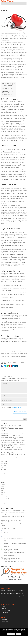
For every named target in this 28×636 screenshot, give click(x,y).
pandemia (21, 439)
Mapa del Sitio (5, 612)
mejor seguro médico (18, 437)
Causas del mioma (7, 87)
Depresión (3, 476)
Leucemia (3, 484)
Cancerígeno (3, 469)
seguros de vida (4, 501)
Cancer (2, 467)
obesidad (12, 439)
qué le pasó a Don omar (20, 440)
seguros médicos (21, 454)
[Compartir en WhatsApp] (8, 366)
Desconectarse (5, 621)
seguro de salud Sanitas (6, 447)
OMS (15, 439)
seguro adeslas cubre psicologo (17, 444)
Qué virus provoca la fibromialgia (7, 442)
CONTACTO (4, 606)
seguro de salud (6, 446)
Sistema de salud (14, 456)
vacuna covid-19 (14, 457)
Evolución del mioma (7, 92)
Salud (2, 494)
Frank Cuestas (12, 435)
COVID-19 (9, 432)
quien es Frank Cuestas (10, 440)
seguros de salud (8, 454)
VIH (1, 505)
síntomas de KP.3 (21, 456)
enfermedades (4, 435)
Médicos (7, 439)
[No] (26, 632)
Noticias (2, 488)
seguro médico (5, 449)
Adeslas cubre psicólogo (7, 425)
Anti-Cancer (3, 465)
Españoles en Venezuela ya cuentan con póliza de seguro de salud (14, 538)
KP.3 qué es (18, 435)
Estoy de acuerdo (11, 633)
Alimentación (4, 463)
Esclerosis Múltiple (5, 480)
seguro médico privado (8, 452)
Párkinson (3, 492)
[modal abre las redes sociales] (16, 366)
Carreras (3, 471)
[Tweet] (5, 366)
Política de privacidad (16, 407)
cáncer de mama (4, 433)
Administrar (4, 619)
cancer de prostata (5, 427)
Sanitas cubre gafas (5, 444)
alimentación (17, 425)
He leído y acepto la (12, 407)
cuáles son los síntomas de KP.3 (17, 432)
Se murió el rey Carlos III (5, 456)
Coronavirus (3, 432)
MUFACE (2, 439)
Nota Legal (4, 608)
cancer (23, 425)
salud (14, 442)
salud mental (20, 442)
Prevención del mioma (7, 94)
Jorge (5, 549)
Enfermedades (4, 478)
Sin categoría (4, 503)
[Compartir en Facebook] (2, 366)
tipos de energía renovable (5, 457)
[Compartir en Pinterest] (10, 366)
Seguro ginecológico (16, 447)
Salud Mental (4, 496)
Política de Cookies (6, 610)
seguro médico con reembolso (7, 450)
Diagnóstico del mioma (8, 89)
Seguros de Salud (5, 498)
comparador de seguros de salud (12, 429)
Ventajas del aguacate (22, 457)
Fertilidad (3, 482)
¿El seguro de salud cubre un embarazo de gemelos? (13, 510)
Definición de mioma (7, 85)
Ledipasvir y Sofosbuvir (13, 549)
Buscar (25, 419)
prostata (2, 440)
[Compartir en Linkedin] (13, 366)
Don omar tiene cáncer (13, 433)
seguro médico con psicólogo (15, 449)
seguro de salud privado (18, 446)
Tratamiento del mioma (8, 91)
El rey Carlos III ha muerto (22, 433)
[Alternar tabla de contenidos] (12, 84)
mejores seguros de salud (6, 437)
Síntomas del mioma (7, 88)
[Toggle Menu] (26, 3)
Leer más (19, 633)
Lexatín (8, 531)
